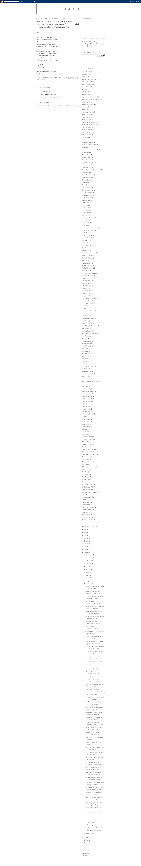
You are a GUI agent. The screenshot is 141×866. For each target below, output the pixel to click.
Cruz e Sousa (85, 203)
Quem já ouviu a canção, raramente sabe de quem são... (94, 763)
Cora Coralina (86, 198)
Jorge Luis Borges (87, 343)
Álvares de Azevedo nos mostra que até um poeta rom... (94, 597)
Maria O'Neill (86, 389)
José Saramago (86, 359)
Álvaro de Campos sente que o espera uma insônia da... (94, 819)
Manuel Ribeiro (86, 384)
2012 (85, 544)
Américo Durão (86, 109)
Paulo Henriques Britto (88, 449)
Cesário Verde (86, 187)
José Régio (85, 356)
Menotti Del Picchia (87, 414)
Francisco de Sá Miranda (89, 273)
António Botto (86, 117)
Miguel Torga (86, 419)
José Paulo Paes (86, 353)
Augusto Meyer (86, 147)
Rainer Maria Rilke (87, 464)
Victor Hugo (85, 505)
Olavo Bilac (85, 434)
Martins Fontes (86, 409)
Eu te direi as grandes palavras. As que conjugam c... (94, 748)
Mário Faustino (86, 404)
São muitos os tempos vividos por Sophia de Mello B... (93, 733)
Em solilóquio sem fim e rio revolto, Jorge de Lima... (93, 809)
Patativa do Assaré (87, 444)
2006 (85, 843)
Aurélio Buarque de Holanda (90, 150)
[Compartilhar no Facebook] (75, 78)
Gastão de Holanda (87, 275)
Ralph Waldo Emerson (88, 467)
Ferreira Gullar (86, 263)
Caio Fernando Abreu (88, 162)
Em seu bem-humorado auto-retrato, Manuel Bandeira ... (93, 789)
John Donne (85, 336)
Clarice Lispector (87, 195)
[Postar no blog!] (71, 78)
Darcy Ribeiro (86, 213)
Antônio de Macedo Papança (90, 125)
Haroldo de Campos (87, 303)
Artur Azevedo (86, 137)
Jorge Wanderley (86, 346)
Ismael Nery (85, 321)
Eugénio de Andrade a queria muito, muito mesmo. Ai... (93, 768)
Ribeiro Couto (86, 474)
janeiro (88, 833)
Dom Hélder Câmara (88, 218)
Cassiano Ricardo (87, 180)
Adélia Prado (85, 77)
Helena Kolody (86, 306)
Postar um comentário (42, 102)
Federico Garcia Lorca (88, 255)
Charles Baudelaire (87, 190)
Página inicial (58, 106)
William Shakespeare (88, 520)
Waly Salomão (86, 512)
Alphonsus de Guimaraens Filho (91, 99)
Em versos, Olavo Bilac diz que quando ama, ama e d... (94, 708)
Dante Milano (86, 210)
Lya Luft (84, 369)
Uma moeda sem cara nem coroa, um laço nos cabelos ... (94, 783)
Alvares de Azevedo (87, 104)
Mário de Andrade (87, 399)
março (88, 581)
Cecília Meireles (86, 185)
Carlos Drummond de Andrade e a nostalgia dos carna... (94, 617)
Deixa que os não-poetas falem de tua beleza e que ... (95, 698)
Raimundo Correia (87, 462)
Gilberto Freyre (86, 283)
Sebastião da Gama (87, 489)
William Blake (86, 515)
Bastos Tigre (85, 152)
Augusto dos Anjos (50, 81)
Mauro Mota (85, 411)
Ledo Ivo (84, 361)
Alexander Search (87, 87)
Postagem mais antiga (72, 106)
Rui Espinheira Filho (88, 487)
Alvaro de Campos (87, 107)
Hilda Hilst (85, 316)
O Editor (84, 429)
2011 (85, 547)
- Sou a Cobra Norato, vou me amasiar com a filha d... (93, 799)
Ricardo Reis (85, 477)
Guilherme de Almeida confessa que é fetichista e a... (94, 632)
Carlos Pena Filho (87, 175)
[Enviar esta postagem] (67, 77)
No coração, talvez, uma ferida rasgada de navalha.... (94, 658)
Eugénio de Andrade (88, 243)
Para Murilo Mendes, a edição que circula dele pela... (93, 713)
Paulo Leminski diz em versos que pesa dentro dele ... (94, 738)
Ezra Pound (85, 248)
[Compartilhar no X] (73, 78)
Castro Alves (85, 182)
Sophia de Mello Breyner (89, 492)
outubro (88, 561)
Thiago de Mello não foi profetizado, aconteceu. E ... (94, 622)
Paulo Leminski (86, 452)
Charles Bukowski (87, 192)
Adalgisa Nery (86, 74)
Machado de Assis (87, 371)
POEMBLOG (70, 9)
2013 (85, 541)
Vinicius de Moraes (87, 507)
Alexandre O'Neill (87, 89)
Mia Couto (85, 416)
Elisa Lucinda (86, 225)
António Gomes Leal (88, 130)
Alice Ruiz (85, 92)
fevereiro (88, 584)
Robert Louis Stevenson (89, 482)
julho (87, 569)
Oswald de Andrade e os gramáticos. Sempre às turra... (94, 723)
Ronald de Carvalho (87, 484)
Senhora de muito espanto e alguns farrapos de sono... (93, 592)
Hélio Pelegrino (86, 308)
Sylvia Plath (85, 494)
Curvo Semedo (86, 205)
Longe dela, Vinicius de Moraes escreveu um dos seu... (94, 758)
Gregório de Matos (87, 296)
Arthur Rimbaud (86, 135)
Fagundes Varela (86, 250)
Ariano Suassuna (86, 132)
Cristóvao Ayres (86, 200)
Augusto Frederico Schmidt (90, 145)
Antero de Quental (87, 114)
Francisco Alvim (86, 271)
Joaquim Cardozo (87, 331)
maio (87, 575)
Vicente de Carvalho (88, 502)
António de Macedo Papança (90, 122)
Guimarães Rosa (86, 301)
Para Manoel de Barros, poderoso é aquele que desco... (94, 824)
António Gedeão (86, 127)
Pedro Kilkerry (86, 457)
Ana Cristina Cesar (87, 112)
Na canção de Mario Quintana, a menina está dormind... (94, 653)
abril (87, 578)
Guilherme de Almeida (88, 298)
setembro (88, 563)
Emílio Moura (86, 233)
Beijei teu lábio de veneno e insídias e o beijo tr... (93, 628)
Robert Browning (87, 479)
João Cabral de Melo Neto (89, 326)
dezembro (89, 555)
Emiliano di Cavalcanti (88, 230)
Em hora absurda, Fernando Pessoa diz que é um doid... (93, 602)
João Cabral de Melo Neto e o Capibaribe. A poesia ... (93, 612)
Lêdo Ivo (84, 364)
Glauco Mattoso (86, 288)
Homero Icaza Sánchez (88, 318)
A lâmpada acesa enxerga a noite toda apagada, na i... (94, 663)
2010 (85, 550)
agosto (88, 566)
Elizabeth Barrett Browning (90, 228)
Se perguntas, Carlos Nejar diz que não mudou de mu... (94, 643)
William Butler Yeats (88, 517)
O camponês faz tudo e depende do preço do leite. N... (94, 753)
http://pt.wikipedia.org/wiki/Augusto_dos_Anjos (50, 74)
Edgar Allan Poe (86, 220)
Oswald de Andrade (87, 439)
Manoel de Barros (87, 374)
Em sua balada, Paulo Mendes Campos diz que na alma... (93, 778)
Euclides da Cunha (87, 240)
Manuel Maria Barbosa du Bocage (91, 381)
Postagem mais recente (42, 106)
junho (87, 572)
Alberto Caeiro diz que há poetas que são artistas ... (94, 743)
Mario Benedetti (86, 394)
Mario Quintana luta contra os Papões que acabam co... (93, 773)
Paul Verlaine (86, 447)
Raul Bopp (85, 472)
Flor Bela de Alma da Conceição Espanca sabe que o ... (94, 703)
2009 (85, 552)
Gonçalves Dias (86, 293)
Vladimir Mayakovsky (88, 510)
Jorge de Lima (86, 341)
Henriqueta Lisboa (87, 313)
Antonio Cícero (86, 120)
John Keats (85, 338)
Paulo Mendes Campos (88, 454)
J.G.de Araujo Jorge (87, 323)
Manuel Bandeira (87, 379)
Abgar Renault (86, 72)
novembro (89, 558)
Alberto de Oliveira (87, 84)
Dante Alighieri (86, 208)
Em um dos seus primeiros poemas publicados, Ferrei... (94, 683)
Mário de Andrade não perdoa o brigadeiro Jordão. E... (94, 673)
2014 (85, 538)
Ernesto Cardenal (87, 238)
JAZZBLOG (85, 853)
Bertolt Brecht (86, 160)
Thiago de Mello (86, 497)
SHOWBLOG (86, 855)
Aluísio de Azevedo (87, 102)
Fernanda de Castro (87, 258)
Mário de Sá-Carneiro (88, 401)
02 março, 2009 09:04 (49, 97)
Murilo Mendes (86, 424)
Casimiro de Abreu (87, 177)
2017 (85, 529)
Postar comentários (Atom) (49, 110)
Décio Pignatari (86, 215)
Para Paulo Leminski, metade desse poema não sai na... (93, 829)
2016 (85, 532)
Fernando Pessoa (86, 260)
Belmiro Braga (86, 155)
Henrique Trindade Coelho (89, 311)
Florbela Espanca (87, 268)
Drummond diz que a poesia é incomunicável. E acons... (93, 668)
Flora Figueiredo (87, 265)
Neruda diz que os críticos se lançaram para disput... (93, 678)
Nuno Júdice (85, 427)
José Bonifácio (86, 349)
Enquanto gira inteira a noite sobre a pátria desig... (93, 804)
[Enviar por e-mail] (69, 78)
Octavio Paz (85, 432)
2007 (85, 840)
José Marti (85, 351)
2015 (85, 535)
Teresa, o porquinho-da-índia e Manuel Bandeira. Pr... (94, 638)
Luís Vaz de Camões (87, 366)
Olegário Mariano (87, 437)
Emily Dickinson (87, 235)
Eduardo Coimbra (87, 223)
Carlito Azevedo (86, 167)
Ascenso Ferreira (87, 140)
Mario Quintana (86, 406)
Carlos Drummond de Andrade (91, 170)
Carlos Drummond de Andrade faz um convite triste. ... (94, 728)
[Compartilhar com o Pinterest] (77, 78)
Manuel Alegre (86, 376)
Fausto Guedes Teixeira (88, 253)
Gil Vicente (85, 278)
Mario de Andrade (87, 396)
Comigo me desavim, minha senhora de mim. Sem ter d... (94, 814)
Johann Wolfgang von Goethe (90, 333)
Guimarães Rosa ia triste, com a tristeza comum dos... (94, 718)
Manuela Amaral (86, 386)
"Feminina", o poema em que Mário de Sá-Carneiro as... (93, 794)
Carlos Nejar (85, 172)
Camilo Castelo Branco (88, 165)
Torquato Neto (86, 500)
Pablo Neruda (86, 442)
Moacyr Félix (86, 421)
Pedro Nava (85, 459)
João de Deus (85, 328)
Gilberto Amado (86, 281)
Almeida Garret (86, 94)
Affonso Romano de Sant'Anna (91, 79)
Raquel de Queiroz (87, 469)
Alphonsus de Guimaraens (89, 97)
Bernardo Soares (86, 157)
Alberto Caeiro (86, 82)
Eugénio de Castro (87, 245)
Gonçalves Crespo (87, 291)
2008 (85, 837)
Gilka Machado (86, 286)
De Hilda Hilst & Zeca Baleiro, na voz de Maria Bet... (94, 688)
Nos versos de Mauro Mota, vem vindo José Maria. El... (94, 648)
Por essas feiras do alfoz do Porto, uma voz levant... (95, 693)
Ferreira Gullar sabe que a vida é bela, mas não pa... (94, 587)
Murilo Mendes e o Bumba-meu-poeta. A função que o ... (94, 607)
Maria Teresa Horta (87, 391)
